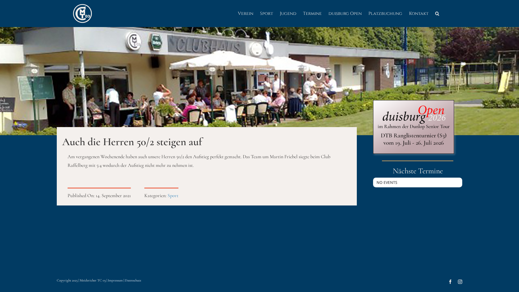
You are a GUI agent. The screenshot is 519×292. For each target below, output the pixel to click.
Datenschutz (133, 280)
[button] (437, 13)
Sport (173, 195)
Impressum (115, 280)
